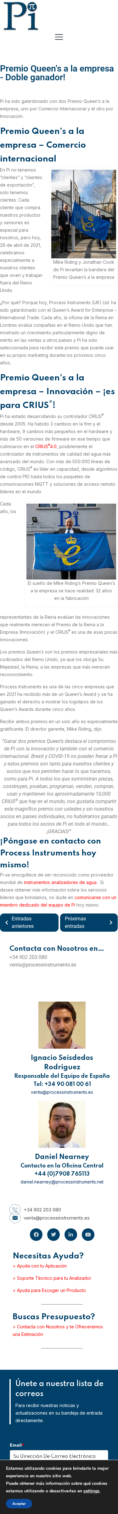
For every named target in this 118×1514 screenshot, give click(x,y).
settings (91, 1491)
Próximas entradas (75, 922)
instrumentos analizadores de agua (61, 882)
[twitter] (53, 1234)
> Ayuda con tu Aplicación (40, 1265)
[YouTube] (88, 1234)
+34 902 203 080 (42, 1210)
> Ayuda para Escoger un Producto (49, 1290)
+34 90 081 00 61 (68, 1084)
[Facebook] (36, 1234)
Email (17, 1445)
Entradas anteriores (23, 922)
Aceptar (19, 1503)
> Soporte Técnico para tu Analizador (52, 1278)
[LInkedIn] (71, 1234)
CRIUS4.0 (46, 446)
